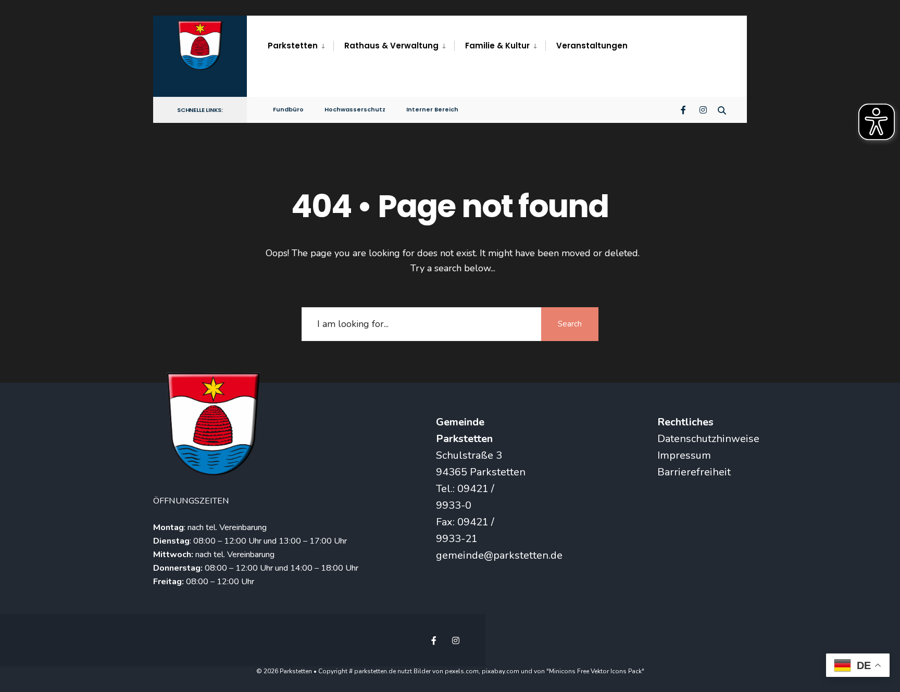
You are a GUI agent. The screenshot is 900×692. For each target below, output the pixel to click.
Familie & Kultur (497, 45)
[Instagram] (703, 109)
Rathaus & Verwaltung (391, 45)
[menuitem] (300, 46)
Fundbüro (288, 109)
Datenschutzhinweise (708, 439)
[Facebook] (684, 109)
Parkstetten (293, 45)
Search (570, 324)
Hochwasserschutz (354, 109)
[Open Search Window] (721, 109)
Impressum (684, 455)
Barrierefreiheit (694, 472)
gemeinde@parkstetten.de (499, 555)
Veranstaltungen (592, 45)
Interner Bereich (432, 109)
